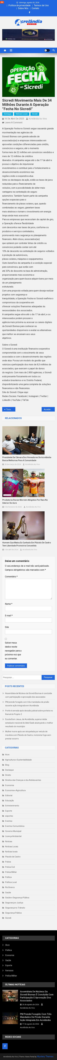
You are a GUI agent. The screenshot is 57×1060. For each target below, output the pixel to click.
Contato (35, 8)
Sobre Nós (23, 8)
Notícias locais (22, 114)
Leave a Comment (13, 122)
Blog (7, 765)
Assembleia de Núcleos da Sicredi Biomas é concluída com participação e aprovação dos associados (28, 695)
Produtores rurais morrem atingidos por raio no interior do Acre (25, 501)
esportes (9, 816)
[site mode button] (47, 50)
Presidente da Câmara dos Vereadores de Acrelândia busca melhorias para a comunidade (26, 459)
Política (8, 877)
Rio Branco (10, 887)
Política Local (11, 882)
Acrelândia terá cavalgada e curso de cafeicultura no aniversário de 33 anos (49, 409)
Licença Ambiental (13, 836)
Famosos (9, 970)
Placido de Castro (12, 857)
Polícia (8, 862)
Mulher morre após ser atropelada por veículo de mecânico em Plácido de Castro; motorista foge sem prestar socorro (28, 735)
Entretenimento (12, 806)
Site (7, 627)
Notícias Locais (11, 846)
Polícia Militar (11, 872)
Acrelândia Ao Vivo (37, 118)
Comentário (11, 576)
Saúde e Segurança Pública (17, 898)
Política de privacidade (19, 5)
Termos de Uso (41, 5)
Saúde (8, 892)
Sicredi (34, 114)
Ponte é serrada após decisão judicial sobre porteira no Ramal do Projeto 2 (29, 712)
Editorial (8, 795)
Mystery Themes (45, 1056)
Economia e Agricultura (15, 790)
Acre (7, 754)
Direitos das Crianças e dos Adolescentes (23, 780)
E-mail (9, 615)
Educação (9, 800)
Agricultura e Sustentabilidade (18, 760)
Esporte (8, 811)
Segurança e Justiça (14, 903)
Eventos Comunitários (14, 826)
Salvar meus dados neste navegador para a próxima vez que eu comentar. (13, 650)
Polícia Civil (10, 867)
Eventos (8, 821)
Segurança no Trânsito (15, 908)
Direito (8, 775)
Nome (8, 604)
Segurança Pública (13, 913)
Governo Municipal (13, 831)
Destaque (7, 114)
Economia (9, 785)
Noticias (8, 841)
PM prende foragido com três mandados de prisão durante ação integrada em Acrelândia (27, 704)
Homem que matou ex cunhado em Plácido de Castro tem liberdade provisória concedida (26, 544)
